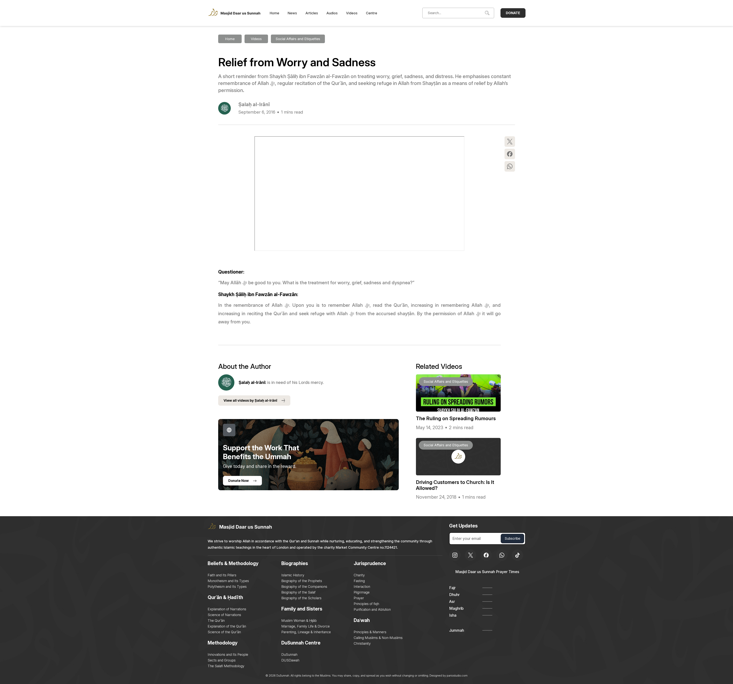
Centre (371, 13)
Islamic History (292, 575)
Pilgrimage (362, 592)
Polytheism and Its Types (227, 587)
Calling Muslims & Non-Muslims (378, 638)
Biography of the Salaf (298, 592)
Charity (359, 575)
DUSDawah (290, 660)
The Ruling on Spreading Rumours (456, 418)
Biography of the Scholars (301, 598)
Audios (332, 13)
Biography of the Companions (304, 587)
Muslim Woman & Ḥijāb (299, 621)
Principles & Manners (370, 632)
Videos (352, 13)
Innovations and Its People (228, 655)
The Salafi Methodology (226, 666)
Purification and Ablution (372, 609)
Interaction (362, 587)
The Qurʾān (216, 621)
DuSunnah (289, 655)
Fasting (359, 581)
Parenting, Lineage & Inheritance (306, 632)
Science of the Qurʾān (224, 632)
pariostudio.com (457, 675)
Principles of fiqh (366, 604)
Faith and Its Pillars (222, 575)
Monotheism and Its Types (228, 581)
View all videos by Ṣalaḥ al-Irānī (250, 400)
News (292, 13)
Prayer (359, 598)
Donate (513, 13)
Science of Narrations (224, 615)
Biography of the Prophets (301, 581)
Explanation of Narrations (227, 609)
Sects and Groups (222, 660)
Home (274, 13)
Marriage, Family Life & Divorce (305, 626)
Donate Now (238, 481)
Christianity (362, 643)
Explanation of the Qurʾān (227, 626)
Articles (311, 13)
